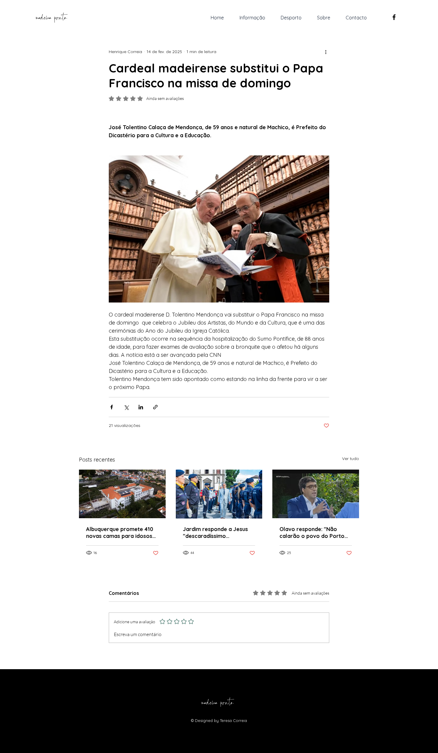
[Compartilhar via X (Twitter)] (126, 407)
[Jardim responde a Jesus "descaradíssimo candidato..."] (219, 494)
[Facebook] (394, 17)
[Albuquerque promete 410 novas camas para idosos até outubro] (122, 494)
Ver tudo (350, 458)
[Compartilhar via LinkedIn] (141, 407)
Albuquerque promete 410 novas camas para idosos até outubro (119, 532)
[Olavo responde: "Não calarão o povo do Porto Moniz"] (315, 494)
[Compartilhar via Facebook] (111, 407)
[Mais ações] (325, 51)
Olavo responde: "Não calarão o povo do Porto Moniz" (311, 532)
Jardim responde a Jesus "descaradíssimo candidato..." (215, 532)
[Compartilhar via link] (155, 407)
